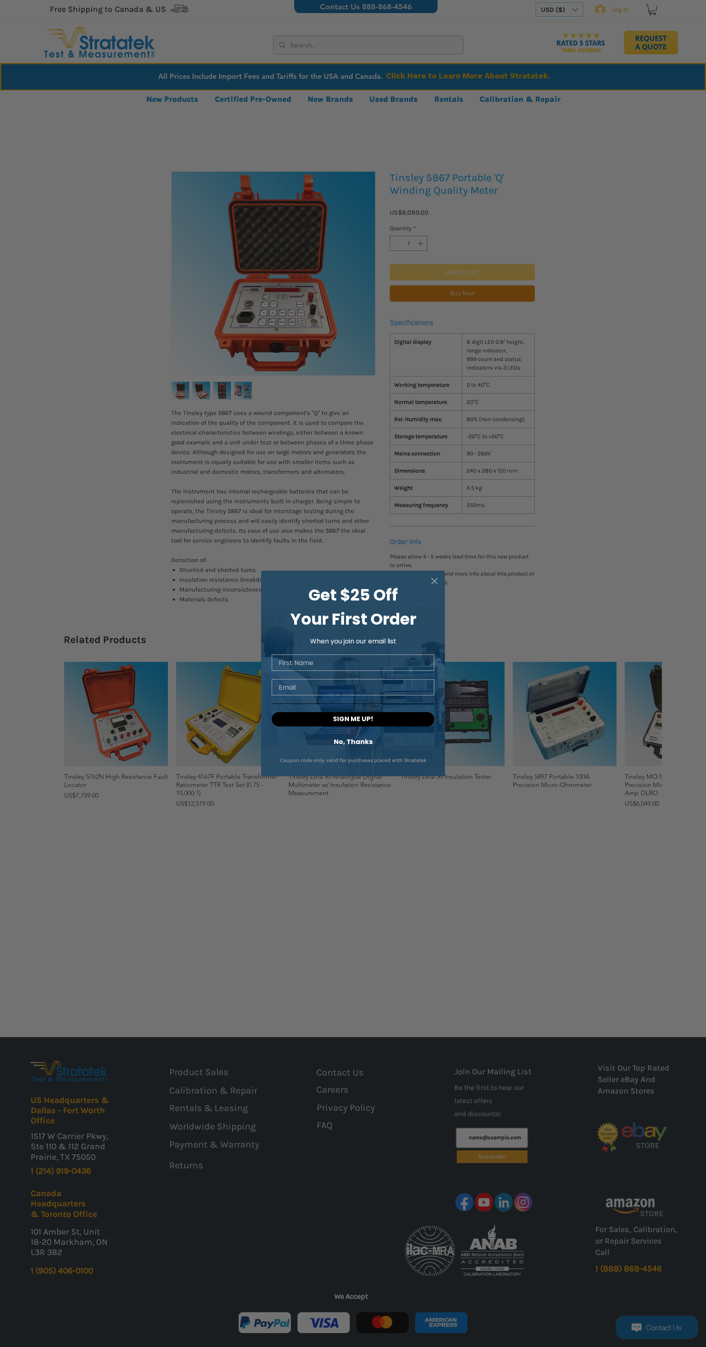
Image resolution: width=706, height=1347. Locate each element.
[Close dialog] (434, 581)
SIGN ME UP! (353, 719)
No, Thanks (353, 741)
